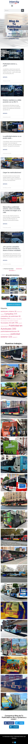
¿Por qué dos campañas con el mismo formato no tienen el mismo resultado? (12, 248)
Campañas (10, 314)
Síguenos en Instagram (14, 304)
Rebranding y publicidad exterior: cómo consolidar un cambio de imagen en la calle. (12, 209)
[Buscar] (22, 10)
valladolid (14, 337)
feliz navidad (11, 320)
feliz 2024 (19, 318)
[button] (12, 6)
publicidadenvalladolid (5, 334)
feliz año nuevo (4, 320)
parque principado (5, 326)
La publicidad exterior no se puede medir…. (12, 137)
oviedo (20, 323)
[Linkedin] (15, 742)
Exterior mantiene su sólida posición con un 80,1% (12, 101)
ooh (14, 323)
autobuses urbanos (8, 311)
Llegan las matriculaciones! (12, 172)
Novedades (6, 323)
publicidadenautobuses (10, 331)
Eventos (5, 319)
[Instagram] (13, 742)
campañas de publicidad (11, 316)
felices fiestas (13, 318)
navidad (16, 320)
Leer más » (5, 77)
